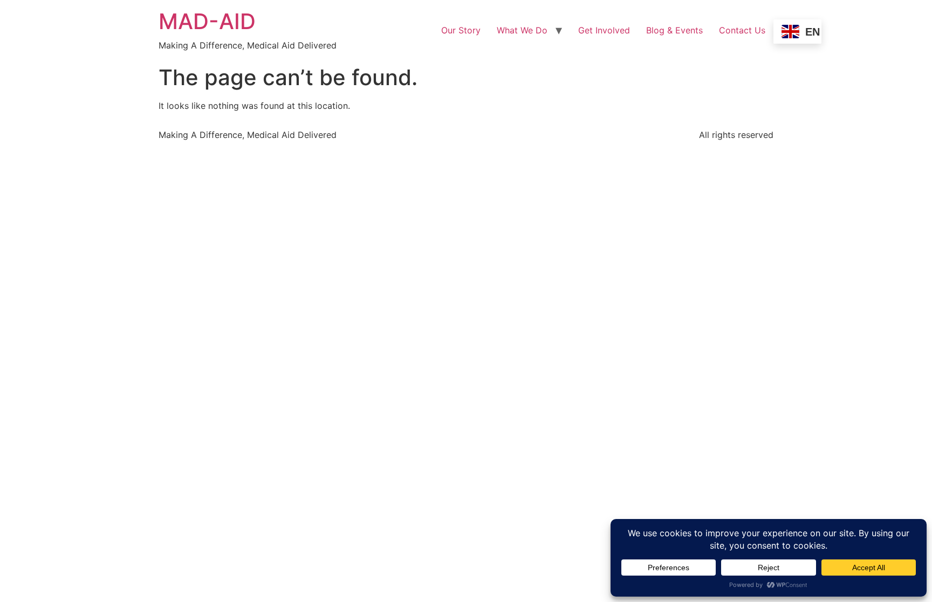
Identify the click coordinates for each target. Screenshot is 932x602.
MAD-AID (207, 21)
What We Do (522, 30)
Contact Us (742, 30)
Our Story (461, 30)
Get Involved (604, 30)
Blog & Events (674, 30)
